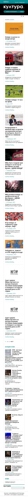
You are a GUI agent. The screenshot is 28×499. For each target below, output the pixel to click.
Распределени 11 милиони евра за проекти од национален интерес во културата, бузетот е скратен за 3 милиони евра (14, 132)
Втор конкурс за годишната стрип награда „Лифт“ (11, 224)
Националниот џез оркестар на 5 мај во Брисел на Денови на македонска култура (14, 403)
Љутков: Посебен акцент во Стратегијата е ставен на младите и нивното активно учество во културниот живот (13, 374)
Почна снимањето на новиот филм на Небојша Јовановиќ (17, 468)
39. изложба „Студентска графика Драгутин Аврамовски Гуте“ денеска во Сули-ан (14, 389)
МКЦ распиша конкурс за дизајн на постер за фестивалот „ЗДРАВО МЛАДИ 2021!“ (13, 197)
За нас (16, 2)
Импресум (21, 2)
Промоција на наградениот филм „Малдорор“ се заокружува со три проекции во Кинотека (14, 455)
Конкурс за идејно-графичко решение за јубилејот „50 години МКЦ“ (12, 70)
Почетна (7, 19)
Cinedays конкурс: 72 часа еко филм (14, 101)
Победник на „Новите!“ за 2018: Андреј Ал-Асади (13, 251)
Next (12, 341)
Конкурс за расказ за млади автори (12, 38)
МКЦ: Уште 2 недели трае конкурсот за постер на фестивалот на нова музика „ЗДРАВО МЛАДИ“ (14, 165)
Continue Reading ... (10, 47)
